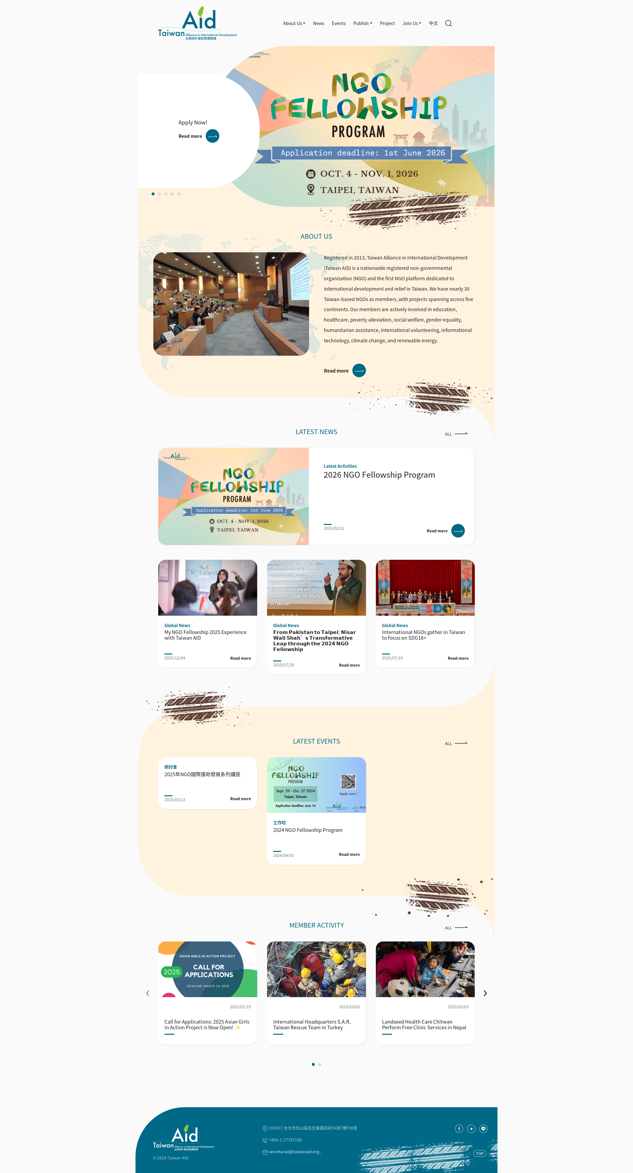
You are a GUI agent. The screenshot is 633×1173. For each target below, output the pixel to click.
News (318, 23)
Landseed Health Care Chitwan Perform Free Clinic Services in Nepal (424, 1024)
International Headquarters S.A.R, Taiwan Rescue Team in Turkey (312, 1024)
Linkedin (483, 1129)
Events (339, 23)
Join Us (410, 23)
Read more (190, 136)
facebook (459, 1129)
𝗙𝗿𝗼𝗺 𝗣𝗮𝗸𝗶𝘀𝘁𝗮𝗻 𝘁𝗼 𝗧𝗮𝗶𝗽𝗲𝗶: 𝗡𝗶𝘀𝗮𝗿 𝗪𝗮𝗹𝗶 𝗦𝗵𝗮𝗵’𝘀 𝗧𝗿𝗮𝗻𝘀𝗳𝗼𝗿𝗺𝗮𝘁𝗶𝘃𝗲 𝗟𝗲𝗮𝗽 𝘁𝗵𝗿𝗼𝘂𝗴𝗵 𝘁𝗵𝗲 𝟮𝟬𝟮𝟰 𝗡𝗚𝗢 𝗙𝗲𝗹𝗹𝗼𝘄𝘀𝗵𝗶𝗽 (314, 640)
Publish (361, 23)
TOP (479, 1153)
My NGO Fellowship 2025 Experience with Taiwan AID (205, 634)
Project (387, 23)
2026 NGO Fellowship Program (379, 474)
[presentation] (148, 991)
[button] (153, 194)
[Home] (186, 23)
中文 (433, 23)
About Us (292, 23)
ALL (448, 434)
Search (448, 23)
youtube (471, 1129)
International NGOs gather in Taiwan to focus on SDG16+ (423, 634)
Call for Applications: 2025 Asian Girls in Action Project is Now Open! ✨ (206, 1024)
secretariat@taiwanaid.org (294, 1151)
